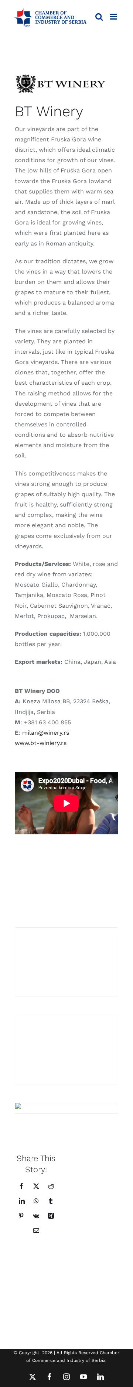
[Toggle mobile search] (99, 17)
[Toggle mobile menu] (114, 17)
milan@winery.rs (45, 732)
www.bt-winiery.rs (40, 742)
